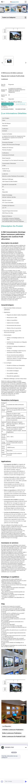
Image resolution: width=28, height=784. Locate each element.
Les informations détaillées (7, 109)
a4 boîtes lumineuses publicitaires (12, 729)
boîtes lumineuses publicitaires (11, 733)
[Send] (26, 781)
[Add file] (2, 781)
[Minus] (26, 747)
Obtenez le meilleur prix (9, 104)
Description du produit (20, 109)
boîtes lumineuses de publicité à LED (13, 736)
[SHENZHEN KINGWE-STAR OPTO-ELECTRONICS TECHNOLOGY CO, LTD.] (14, 2)
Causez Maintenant (20, 104)
